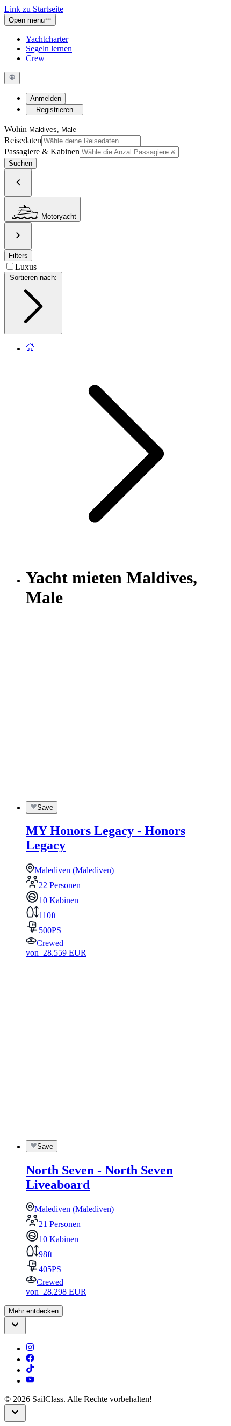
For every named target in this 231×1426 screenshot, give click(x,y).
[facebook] (30, 1359)
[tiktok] (30, 1370)
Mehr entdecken (34, 1311)
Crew (35, 58)
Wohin (15, 129)
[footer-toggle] (15, 1413)
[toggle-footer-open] (15, 1325)
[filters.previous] (18, 183)
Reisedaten (22, 140)
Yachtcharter (47, 38)
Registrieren (54, 110)
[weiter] (18, 236)
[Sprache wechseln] (12, 78)
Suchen (20, 163)
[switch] (41, 807)
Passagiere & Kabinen (42, 151)
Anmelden (45, 98)
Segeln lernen (49, 48)
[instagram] (30, 1348)
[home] (30, 348)
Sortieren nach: (33, 278)
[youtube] (30, 1380)
